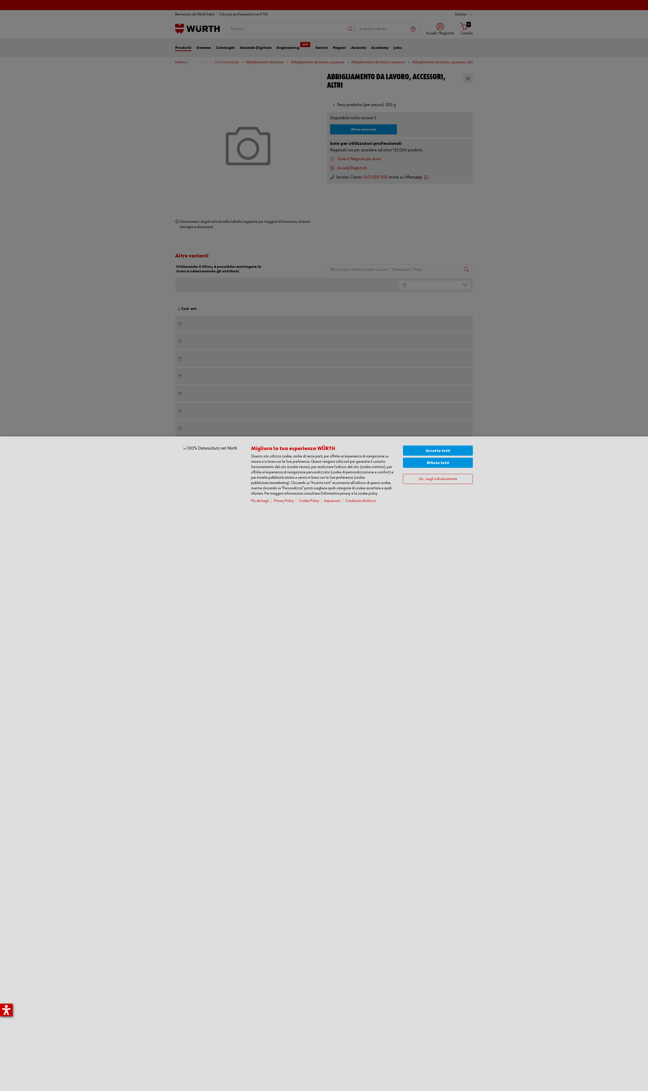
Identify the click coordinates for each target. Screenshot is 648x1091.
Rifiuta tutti (438, 463)
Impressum (332, 501)
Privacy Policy (284, 501)
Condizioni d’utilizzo (361, 501)
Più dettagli (260, 501)
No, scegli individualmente (438, 479)
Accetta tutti (438, 451)
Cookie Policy (309, 501)
